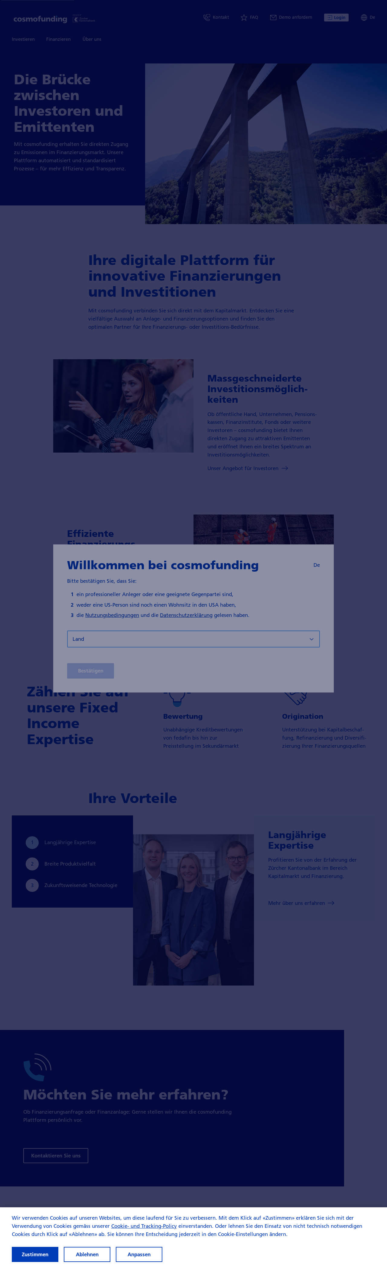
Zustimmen (35, 1254)
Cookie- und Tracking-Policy (144, 1226)
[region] (193, 1236)
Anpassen (139, 1254)
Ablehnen (87, 1254)
